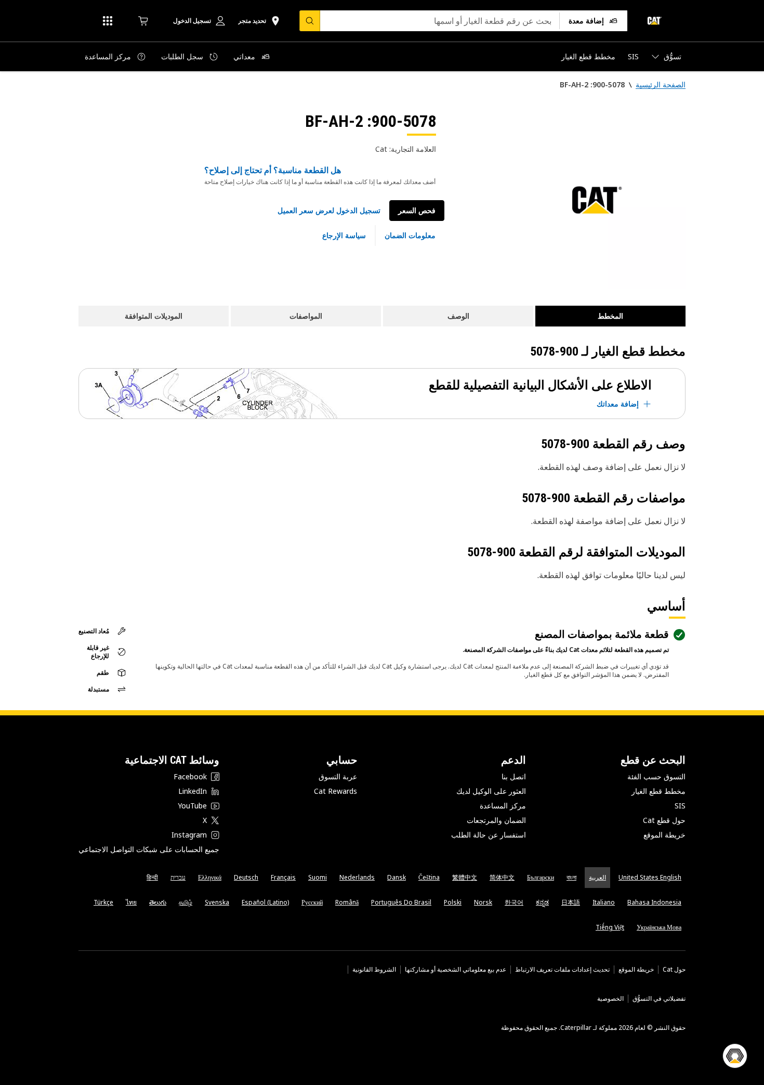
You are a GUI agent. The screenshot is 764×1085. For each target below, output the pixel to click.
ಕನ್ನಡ (542, 902)
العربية (597, 877)
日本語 (570, 902)
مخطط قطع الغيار (658, 791)
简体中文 (502, 877)
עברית (178, 877)
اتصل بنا (514, 776)
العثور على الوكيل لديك (491, 791)
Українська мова (659, 927)
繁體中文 (464, 877)
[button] (329, 210)
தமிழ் (185, 902)
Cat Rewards (335, 791)
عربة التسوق (338, 776)
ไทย (131, 902)
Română (347, 902)
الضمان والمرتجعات (496, 820)
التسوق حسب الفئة (656, 776)
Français (283, 877)
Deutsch (246, 877)
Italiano (603, 902)
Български (540, 877)
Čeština (429, 877)
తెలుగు (157, 902)
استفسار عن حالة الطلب (488, 835)
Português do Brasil (401, 902)
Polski (453, 902)
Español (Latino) (265, 902)
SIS (680, 806)
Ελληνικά (209, 877)
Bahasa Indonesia (654, 902)
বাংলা (571, 877)
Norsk (483, 902)
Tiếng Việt (610, 927)
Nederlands (357, 877)
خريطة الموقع (664, 835)
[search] (309, 20)
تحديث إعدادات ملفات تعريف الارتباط (562, 969)
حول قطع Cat (664, 820)
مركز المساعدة (503, 806)
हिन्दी (152, 877)
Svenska (217, 902)
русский (312, 902)
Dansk (396, 877)
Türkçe (103, 902)
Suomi (317, 877)
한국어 (514, 902)
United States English (649, 877)
